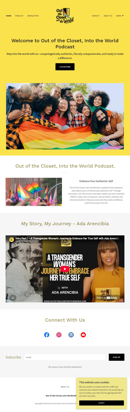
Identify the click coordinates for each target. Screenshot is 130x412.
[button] (120, 15)
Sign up (116, 357)
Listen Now (65, 67)
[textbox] (65, 357)
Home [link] (8, 16)
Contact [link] (96, 16)
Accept (102, 403)
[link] (65, 15)
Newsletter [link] (33, 16)
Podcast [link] (19, 16)
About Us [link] (108, 16)
